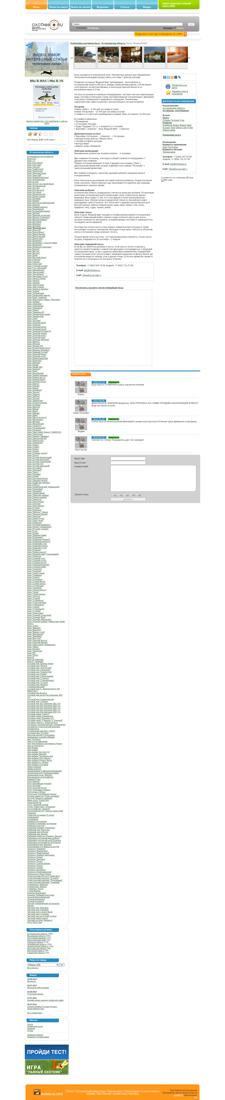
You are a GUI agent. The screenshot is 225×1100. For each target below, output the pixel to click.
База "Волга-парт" (35, 238)
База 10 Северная (35, 659)
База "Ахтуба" (33, 188)
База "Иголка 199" (35, 346)
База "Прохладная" (35, 506)
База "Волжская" (34, 245)
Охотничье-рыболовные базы (90, 1091)
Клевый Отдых (33, 779)
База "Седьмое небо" (36, 567)
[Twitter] (168, 77)
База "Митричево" (35, 419)
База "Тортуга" (33, 596)
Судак (190, 127)
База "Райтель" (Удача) (37, 512)
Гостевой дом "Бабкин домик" (40, 663)
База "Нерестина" (35, 434)
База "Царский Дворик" (37, 642)
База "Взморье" (34, 224)
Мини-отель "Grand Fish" (38, 800)
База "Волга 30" (34, 230)
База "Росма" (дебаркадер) (39, 527)
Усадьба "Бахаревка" (36, 893)
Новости (70, 1091)
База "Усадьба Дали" (36, 617)
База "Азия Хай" (34, 175)
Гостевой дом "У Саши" (37, 682)
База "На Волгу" (34, 426)
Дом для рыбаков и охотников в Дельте (44, 743)
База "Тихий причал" (36, 594)
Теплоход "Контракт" (36, 859)
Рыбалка (31, 1028)
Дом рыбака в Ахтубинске (38, 758)
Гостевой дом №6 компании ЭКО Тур (43, 712)
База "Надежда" (34, 430)
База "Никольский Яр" (37, 438)
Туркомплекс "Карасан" (37, 884)
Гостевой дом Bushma (37, 693)
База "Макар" (33, 409)
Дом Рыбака (32, 748)
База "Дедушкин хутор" (37, 276)
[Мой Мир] (176, 77)
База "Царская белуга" (37, 640)
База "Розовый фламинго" (39, 525)
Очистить (180, 28)
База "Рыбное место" (36, 552)
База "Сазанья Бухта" (37, 562)
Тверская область (35, 942)
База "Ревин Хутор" (36, 518)
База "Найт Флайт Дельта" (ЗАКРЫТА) (44, 432)
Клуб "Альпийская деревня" (39, 783)
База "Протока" (34, 504)
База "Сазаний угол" (36, 558)
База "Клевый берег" (36, 379)
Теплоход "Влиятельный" (38, 853)
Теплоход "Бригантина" (37, 851)
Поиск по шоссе (81, 7)
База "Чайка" (33, 647)
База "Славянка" (34, 575)
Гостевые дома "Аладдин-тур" (40, 718)
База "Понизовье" (35, 489)
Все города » (33, 968)
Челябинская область (37, 944)
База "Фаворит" (34, 628)
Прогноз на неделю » (46, 117)
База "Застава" (34, 320)
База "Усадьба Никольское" (39, 619)
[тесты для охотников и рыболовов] (47, 1059)
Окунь (179, 127)
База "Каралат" (34, 369)
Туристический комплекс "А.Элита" (43, 878)
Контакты (134, 1093)
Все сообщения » (35, 1013)
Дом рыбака (32, 750)
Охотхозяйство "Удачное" (38, 809)
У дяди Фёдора (33, 891)
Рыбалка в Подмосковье (38, 1037)
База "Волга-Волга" (35, 232)
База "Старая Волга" (36, 581)
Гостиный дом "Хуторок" (38, 733)
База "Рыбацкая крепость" (39, 541)
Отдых (30, 1031)
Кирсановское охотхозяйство (40, 777)
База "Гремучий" (34, 264)
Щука (172, 130)
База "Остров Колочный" (38, 459)
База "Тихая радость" (37, 590)
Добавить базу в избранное (180, 92)
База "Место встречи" (37, 417)
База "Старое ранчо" (36, 584)
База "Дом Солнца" (35, 287)
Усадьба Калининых (36, 899)
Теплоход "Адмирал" (36, 849)
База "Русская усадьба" (38, 529)
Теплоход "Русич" (35, 861)
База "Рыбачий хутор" (37, 548)
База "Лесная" (33, 398)
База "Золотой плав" (36, 337)
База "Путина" (33, 508)
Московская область (36, 936)
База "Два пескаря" (35, 272)
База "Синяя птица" (36, 573)
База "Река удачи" (35, 520)
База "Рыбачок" (34, 550)
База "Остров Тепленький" (39, 461)
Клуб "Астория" (34, 786)
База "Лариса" (33, 394)
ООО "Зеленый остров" (38, 804)
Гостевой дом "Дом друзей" (39, 668)
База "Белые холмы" (36, 196)
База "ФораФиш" (34, 636)
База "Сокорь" (33, 577)
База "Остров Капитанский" (39, 457)
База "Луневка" (34, 405)
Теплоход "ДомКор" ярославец (40, 855)
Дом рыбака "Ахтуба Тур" (38, 752)
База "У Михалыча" (35, 605)
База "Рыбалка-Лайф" (37, 535)
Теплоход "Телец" (35, 865)
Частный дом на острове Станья (41, 916)
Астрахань (93, 27)
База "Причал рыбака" (37, 497)
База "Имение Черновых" (38, 350)
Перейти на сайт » (92, 275)
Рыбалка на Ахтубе (35, 826)
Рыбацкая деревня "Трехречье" (41, 828)
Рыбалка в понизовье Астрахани (41, 823)
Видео (147, 7)
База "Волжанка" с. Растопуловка (42, 243)
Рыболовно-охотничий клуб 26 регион (44, 840)
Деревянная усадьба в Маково (41, 737)
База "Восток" (33, 251)
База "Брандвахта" (35, 209)
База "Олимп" (33, 447)
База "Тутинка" (33, 598)
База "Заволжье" (34, 304)
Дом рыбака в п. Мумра (37, 762)
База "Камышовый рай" (37, 358)
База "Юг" (31, 653)
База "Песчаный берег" (37, 478)
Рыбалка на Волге (35, 1035)
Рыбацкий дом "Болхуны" (38, 830)
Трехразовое (169, 152)
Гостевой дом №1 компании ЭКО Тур (43, 703)
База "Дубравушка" (35, 293)
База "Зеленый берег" (37, 327)
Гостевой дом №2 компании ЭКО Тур (43, 706)
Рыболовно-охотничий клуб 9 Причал (44, 842)
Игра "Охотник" (104, 1093)
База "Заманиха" (34, 308)
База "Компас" (33, 386)
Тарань (166, 130)
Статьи (125, 7)
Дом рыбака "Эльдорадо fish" (40, 756)
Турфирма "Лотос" (35, 889)
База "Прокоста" (34, 499)
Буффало (167, 125)
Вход (195, 1097)
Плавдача (31, 813)
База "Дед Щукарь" (35, 274)
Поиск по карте (58, 7)
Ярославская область (37, 948)
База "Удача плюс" (35, 613)
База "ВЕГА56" (33, 213)
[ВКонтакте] (165, 77)
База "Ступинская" (35, 586)
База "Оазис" (33, 445)
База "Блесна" (33, 205)
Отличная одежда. (35, 994)
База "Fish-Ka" (33, 167)
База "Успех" (33, 626)
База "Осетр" (33, 455)
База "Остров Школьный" (38, 466)
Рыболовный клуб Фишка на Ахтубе (43, 847)
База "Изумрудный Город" (38, 348)
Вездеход (31, 981)
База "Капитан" (34, 363)
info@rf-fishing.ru (92, 270)
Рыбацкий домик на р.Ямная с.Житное (44, 836)
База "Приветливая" (36, 493)
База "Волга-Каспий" (36, 236)
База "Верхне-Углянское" (38, 217)
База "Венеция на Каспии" (38, 215)
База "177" (32, 158)
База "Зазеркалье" (35, 306)
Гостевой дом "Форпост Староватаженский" (37, 686)
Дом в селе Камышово (37, 741)
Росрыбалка (32, 819)
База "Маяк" (32, 415)
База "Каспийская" (35, 373)
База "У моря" (33, 607)
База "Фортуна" (34, 638)
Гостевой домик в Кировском (40, 716)
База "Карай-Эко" (35, 367)
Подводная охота (35, 1026)
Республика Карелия (36, 938)
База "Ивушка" (33, 344)
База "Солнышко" (35, 579)
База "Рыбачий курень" (37, 546)
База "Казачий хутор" (36, 356)
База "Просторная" (35, 501)
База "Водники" (34, 226)
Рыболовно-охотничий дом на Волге (43, 838)
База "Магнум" (33, 407)
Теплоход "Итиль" (35, 857)
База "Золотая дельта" (37, 333)
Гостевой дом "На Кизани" (38, 670)
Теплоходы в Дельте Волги (39, 874)
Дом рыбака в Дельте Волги (39, 760)
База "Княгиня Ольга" (36, 382)
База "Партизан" (34, 470)
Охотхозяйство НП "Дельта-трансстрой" (45, 811)
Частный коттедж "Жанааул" (40, 920)
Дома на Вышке (34, 767)
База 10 (30, 657)
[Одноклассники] (172, 77)
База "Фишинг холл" (36, 632)
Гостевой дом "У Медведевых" (40, 680)
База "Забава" (33, 302)
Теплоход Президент (36, 870)
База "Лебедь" (33, 396)
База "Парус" (33, 472)
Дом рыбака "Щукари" (37, 754)
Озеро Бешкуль (34, 802)
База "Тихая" (33, 592)
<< (71, 57)
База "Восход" (33, 253)
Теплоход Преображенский (39, 872)
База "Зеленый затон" (37, 329)
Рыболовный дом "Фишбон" (39, 844)
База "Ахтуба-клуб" (35, 190)
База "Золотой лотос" (36, 335)
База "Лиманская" (35, 400)
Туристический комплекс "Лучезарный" (44, 880)
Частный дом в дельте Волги (40, 912)
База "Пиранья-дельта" (37, 480)
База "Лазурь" (33, 392)
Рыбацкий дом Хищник (37, 834)
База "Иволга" (33, 342)
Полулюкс (173, 147)
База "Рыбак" (33, 533)
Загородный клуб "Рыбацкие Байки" (43, 773)
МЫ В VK (56, 80)
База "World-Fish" (35, 171)
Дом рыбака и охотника (37, 764)
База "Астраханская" (36, 186)
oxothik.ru (178, 1095)
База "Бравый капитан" (37, 207)
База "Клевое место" (36, 377)
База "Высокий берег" (37, 257)
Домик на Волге (34, 769)
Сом (184, 127)
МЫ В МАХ (38, 80)
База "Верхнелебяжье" (37, 219)
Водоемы (103, 7)
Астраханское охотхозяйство (40, 156)
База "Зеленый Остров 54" (39, 331)
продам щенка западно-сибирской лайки (45, 1000)
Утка (182, 120)
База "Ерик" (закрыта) (37, 297)
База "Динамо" (33, 283)
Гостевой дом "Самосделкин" (40, 676)
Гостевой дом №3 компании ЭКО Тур (43, 708)
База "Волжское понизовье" (39, 247)
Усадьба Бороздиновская (38, 897)
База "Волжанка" (34, 241)
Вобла (176, 125)
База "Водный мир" (36, 228)
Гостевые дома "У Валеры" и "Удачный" (45, 720)
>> (189, 57)
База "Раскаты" (34, 516)
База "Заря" (32, 318)
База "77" (31, 161)
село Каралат (182, 110)
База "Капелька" (34, 360)
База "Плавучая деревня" (38, 483)
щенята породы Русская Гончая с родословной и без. (42, 1007)
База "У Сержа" (34, 611)
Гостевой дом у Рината (37, 701)
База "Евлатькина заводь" (38, 295)
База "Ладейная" (34, 390)
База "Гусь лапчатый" (37, 268)
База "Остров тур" (35, 464)
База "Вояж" (32, 255)
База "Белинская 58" (36, 194)
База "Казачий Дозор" (36, 354)
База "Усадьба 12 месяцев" (39, 615)
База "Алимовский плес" (38, 177)
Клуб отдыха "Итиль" (36, 792)
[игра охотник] (47, 1074)
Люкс (165, 147)
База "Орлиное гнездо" (37, 453)
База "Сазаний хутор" (37, 560)
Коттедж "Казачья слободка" (39, 798)
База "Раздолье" (34, 510)
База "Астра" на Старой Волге (40, 184)
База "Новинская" (35, 443)
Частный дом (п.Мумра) (38, 910)
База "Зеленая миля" (36, 323)
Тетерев (175, 120)
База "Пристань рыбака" (38, 495)
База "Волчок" (33, 249)
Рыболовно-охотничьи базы (85, 43)
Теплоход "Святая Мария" (38, 863)
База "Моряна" (33, 422)
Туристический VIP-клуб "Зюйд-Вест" (43, 876)
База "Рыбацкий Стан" (37, 544)
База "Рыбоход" (34, 556)
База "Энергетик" (35, 651)
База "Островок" (34, 468)
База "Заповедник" (35, 316)
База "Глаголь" (33, 262)
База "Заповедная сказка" (38, 314)
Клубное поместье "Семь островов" (43, 796)
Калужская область (35, 951)
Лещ (173, 127)
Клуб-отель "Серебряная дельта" (42, 794)
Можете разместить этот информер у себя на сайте (46, 122)
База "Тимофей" (34, 588)
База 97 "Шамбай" (35, 661)
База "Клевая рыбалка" (37, 375)
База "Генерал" (34, 259)
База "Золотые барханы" (38, 339)
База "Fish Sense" (35, 163)
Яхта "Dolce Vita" (34, 922)
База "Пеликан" (34, 474)
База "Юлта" (32, 655)
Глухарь (167, 120)
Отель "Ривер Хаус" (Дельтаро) (41, 807)
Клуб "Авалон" (33, 781)
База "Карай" (33, 365)
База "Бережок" (34, 198)
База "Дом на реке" (35, 285)
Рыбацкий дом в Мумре (37, 832)
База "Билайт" (33, 201)
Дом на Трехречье (35, 746)
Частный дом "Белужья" (38, 908)
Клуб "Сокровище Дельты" (39, 790)
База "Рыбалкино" (35, 537)
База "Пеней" (33, 476)
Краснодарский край (36, 940)
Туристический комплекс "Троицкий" (43, 882)
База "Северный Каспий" (38, 565)
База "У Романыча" (35, 609)
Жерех (182, 125)
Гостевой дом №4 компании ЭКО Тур (43, 710)
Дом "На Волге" (34, 739)
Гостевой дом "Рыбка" (37, 674)
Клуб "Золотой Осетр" (37, 788)
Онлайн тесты (120, 1093)
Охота (30, 1024)
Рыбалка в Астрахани (37, 821)
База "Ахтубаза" (34, 192)
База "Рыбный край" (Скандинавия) (43, 554)
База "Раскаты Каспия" (37, 514)
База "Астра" (33, 182)
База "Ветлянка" (34, 222)
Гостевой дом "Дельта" (37, 666)
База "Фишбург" (34, 630)
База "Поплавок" (34, 491)
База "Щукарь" (33, 649)
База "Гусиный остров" (37, 266)
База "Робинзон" (34, 523)
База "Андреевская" (36, 180)
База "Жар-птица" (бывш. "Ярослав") (43, 299)
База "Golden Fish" (35, 169)
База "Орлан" (33, 451)
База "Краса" (33, 388)
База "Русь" (32, 531)
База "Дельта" (33, 281)
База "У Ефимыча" (35, 600)
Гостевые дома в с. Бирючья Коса (42, 722)
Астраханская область (37, 934)
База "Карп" (32, 371)
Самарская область (36, 953)
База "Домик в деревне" (38, 289)
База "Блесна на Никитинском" (41, 203)
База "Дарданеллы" (35, 270)
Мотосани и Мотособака (38, 988)
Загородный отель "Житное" (39, 775)
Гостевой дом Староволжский (40, 699)
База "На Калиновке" (36, 428)
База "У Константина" (36, 602)
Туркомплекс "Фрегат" (37, 887)
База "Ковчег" (33, 384)
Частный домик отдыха (37, 918)
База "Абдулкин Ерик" (37, 173)
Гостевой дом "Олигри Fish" (39, 672)
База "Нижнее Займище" (38, 436)
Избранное (168, 28)
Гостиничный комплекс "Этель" (41, 731)
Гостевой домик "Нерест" (38, 714)
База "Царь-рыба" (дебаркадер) (41, 645)
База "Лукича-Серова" (37, 403)
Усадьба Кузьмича (35, 901)
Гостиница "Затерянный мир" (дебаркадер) (46, 725)
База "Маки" (32, 411)
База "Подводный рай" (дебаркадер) (43, 487)
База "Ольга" (33, 449)
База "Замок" (33, 310)
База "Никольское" (35, 440)
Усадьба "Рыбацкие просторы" (40, 895)
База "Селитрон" (34, 569)
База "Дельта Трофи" (36, 278)
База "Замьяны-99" (35, 312)
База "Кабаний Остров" (37, 352)
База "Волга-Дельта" (36, 234)
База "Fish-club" (34, 165)
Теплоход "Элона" (35, 868)
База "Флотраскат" (35, 634)
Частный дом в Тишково (38, 914)
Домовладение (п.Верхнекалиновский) (44, 771)
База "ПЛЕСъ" (33, 485)
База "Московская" (35, 424)
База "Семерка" (34, 571)
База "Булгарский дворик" (38, 211)
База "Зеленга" (34, 325)
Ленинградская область (37, 946)
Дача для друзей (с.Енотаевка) (41, 735)
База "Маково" (33, 413)
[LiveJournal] (179, 77)
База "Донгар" (33, 291)
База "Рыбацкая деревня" (38, 539)
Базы (36, 7)
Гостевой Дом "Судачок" (38, 678)
